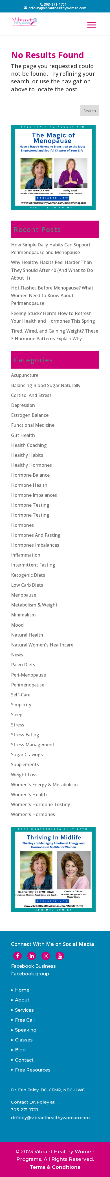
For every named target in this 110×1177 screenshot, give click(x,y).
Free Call (25, 1020)
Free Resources (32, 1070)
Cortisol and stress (31, 395)
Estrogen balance (30, 415)
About (22, 1000)
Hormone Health (29, 485)
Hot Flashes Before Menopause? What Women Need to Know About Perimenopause (52, 295)
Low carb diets (27, 585)
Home (22, 990)
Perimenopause (27, 685)
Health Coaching (29, 445)
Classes (24, 1040)
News (17, 655)
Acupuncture (24, 375)
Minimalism (23, 615)
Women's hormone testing (41, 804)
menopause (23, 595)
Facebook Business (33, 966)
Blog (20, 1050)
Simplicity (21, 704)
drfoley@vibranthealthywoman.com (50, 1117)
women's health (29, 794)
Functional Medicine (32, 425)
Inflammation (25, 555)
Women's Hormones (33, 814)
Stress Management (32, 744)
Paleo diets (23, 665)
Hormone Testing (30, 515)
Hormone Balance (30, 475)
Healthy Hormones (31, 465)
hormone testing (30, 505)
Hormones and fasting (36, 535)
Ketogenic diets (28, 575)
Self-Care (20, 695)
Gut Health (23, 435)
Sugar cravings (27, 754)
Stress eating (25, 735)
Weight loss (24, 775)
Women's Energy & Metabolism (44, 784)
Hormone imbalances (34, 495)
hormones (22, 525)
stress (17, 725)
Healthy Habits (27, 455)
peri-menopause (28, 675)
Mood (17, 625)
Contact (24, 1060)
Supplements (25, 764)
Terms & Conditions (55, 1167)
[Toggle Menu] (91, 25)
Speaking (25, 1030)
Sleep (16, 714)
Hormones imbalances (35, 545)
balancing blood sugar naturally (45, 385)
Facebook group (30, 974)
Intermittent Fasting (33, 565)
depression (23, 405)
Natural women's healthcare (42, 645)
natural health (27, 635)
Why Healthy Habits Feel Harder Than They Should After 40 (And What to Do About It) (52, 270)
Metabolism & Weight (34, 605)
